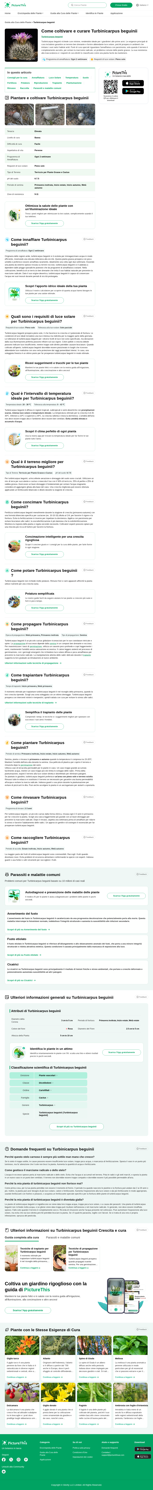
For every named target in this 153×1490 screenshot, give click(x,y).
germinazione (36, 646)
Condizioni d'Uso (80, 1452)
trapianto (87, 655)
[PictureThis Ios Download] (133, 83)
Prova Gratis (121, 5)
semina (53, 643)
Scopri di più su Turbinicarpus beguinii (76, 1126)
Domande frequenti (110, 1448)
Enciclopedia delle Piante (51, 1448)
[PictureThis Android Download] (133, 91)
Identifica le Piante (94, 13)
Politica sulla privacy (81, 1448)
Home (8, 13)
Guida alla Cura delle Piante (18, 22)
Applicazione (116, 13)
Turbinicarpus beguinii (52, 37)
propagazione (19, 643)
